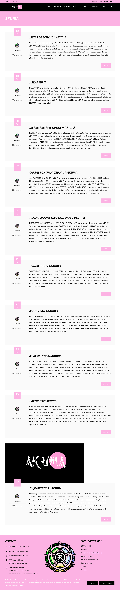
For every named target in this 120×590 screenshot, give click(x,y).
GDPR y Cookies (86, 546)
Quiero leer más (106, 583)
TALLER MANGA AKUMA (45, 266)
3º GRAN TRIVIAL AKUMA (45, 356)
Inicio (48, 7)
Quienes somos (86, 563)
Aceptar (92, 583)
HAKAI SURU (37, 82)
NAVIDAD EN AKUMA (43, 401)
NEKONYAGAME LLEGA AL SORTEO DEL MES (57, 218)
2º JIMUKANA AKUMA (43, 311)
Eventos (67, 7)
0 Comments (18, 55)
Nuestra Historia (86, 556)
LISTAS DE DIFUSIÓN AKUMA (47, 37)
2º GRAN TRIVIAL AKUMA (45, 488)
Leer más (106, 65)
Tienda (104, 7)
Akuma (18, 50)
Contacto (95, 7)
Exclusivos (57, 7)
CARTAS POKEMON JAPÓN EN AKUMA (53, 173)
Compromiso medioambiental (91, 553)
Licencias (84, 549)
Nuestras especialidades (89, 560)
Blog (74, 7)
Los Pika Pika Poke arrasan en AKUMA (52, 128)
